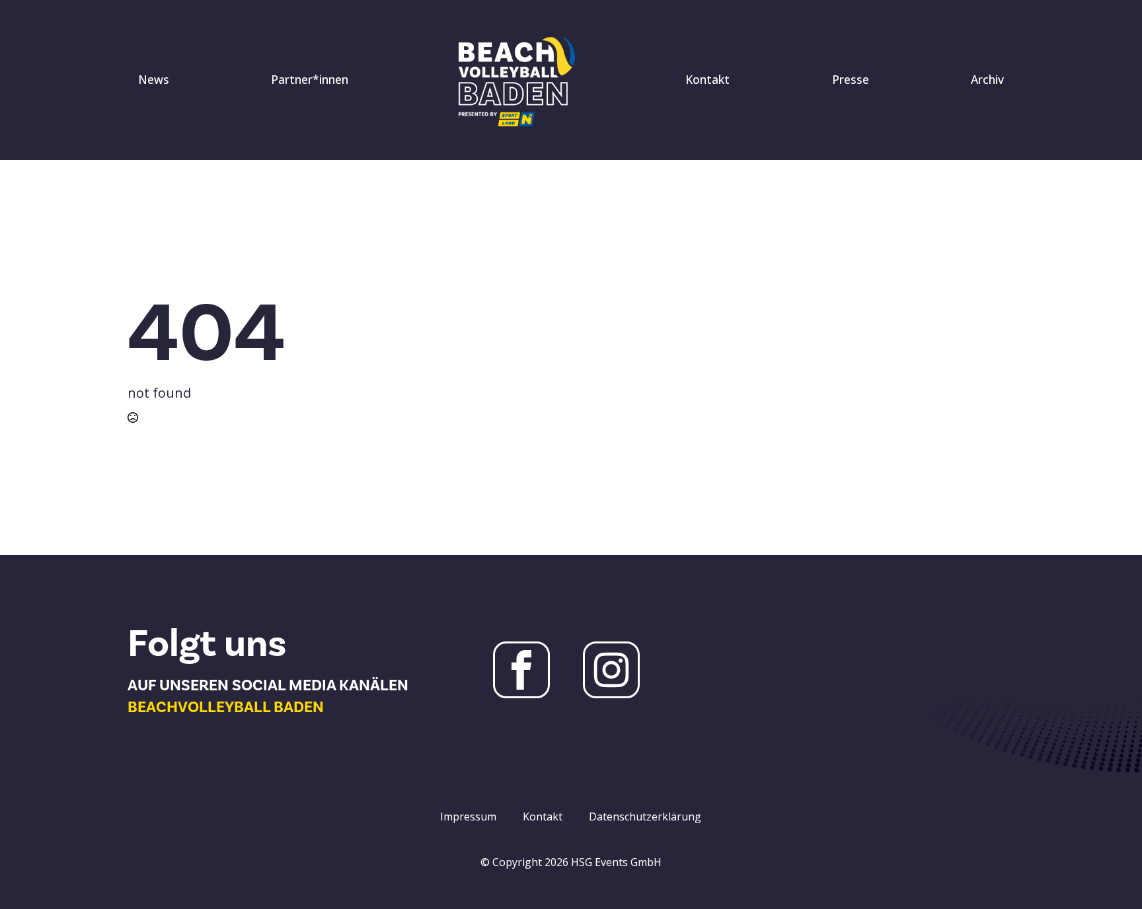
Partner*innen (309, 79)
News (153, 79)
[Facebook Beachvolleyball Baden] (521, 669)
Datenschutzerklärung (645, 816)
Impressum (468, 816)
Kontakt (707, 79)
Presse (850, 79)
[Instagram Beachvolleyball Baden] (611, 669)
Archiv (987, 79)
